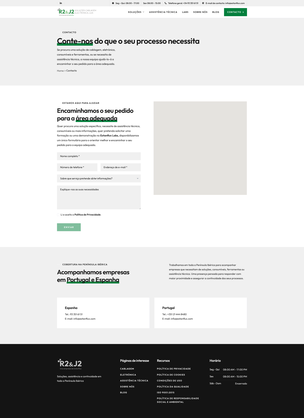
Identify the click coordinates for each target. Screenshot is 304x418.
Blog (215, 12)
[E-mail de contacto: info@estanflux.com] (223, 3)
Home (60, 70)
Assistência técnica (163, 12)
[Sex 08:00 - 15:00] (152, 3)
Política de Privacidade (87, 214)
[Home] (77, 11)
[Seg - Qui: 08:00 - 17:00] (125, 3)
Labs (185, 12)
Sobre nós (200, 12)
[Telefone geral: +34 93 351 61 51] (182, 3)
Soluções (135, 12)
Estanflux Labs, (109, 135)
